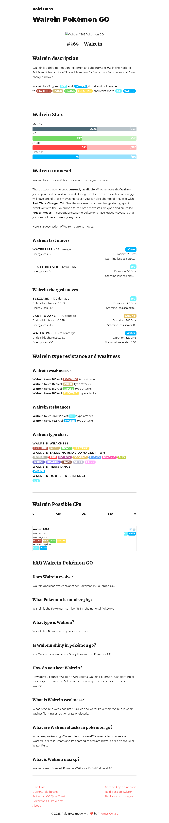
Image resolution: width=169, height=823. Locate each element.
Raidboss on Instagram (120, 796)
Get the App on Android (120, 787)
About (37, 805)
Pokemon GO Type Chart (49, 796)
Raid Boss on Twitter (118, 791)
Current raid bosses (45, 791)
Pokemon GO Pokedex (48, 801)
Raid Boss (43, 9)
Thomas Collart (108, 813)
